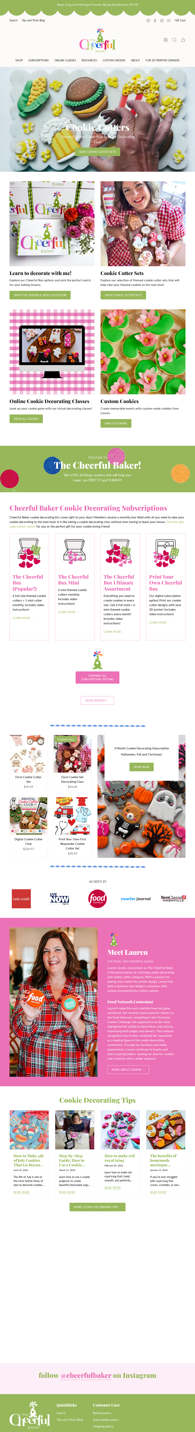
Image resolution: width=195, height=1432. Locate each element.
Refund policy (102, 1413)
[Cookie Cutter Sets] (143, 223)
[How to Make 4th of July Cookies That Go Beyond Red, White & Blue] (29, 1129)
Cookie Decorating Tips (97, 1099)
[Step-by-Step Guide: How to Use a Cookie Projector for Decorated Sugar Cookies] (74, 1129)
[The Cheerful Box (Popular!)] (29, 553)
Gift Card (180, 20)
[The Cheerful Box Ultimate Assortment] (120, 553)
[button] (19, 61)
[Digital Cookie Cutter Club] (28, 816)
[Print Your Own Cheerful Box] (165, 553)
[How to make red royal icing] (120, 1129)
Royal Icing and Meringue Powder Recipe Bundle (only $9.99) (97, 4)
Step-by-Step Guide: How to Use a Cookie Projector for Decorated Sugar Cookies (74, 1160)
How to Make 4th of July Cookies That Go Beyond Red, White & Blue (28, 1160)
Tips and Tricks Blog (33, 20)
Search (14, 20)
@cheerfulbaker (85, 1375)
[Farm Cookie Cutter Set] (28, 754)
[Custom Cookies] (143, 351)
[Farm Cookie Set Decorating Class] (72, 754)
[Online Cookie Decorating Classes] (52, 351)
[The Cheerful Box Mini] (74, 553)
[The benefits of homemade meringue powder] (165, 1129)
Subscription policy (106, 1419)
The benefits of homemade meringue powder (163, 1160)
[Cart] (183, 40)
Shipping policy (103, 1426)
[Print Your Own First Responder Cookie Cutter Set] (72, 816)
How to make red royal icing (120, 1158)
